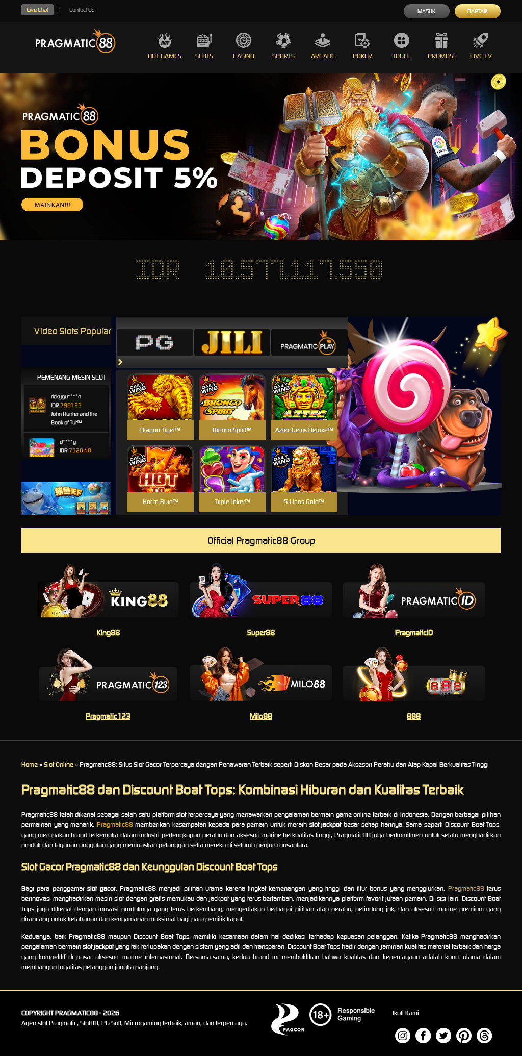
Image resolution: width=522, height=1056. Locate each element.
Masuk (426, 11)
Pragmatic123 (108, 716)
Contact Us (81, 9)
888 (414, 716)
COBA (160, 385)
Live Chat (37, 9)
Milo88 (261, 716)
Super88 (261, 632)
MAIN (160, 408)
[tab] (155, 342)
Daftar (477, 11)
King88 (108, 632)
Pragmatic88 (115, 824)
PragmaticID (414, 632)
